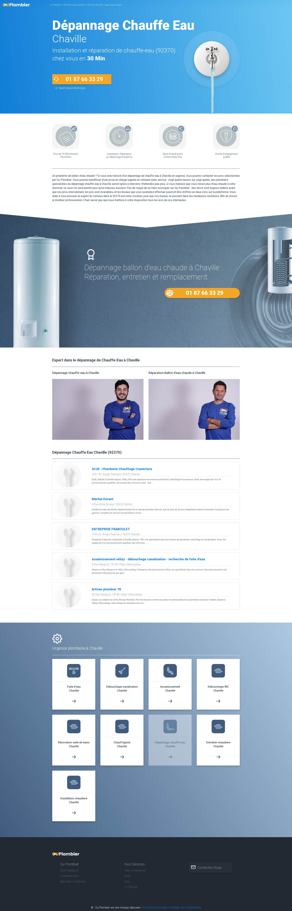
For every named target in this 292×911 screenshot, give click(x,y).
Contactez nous (69, 876)
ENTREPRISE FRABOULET (111, 529)
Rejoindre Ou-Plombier (73, 881)
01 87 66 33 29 (84, 79)
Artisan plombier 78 (106, 589)
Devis (128, 876)
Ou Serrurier (131, 887)
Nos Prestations (69, 870)
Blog (127, 881)
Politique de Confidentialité (185, 907)
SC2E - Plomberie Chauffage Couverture (122, 469)
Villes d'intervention (135, 870)
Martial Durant (102, 499)
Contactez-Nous (210, 868)
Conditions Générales (155, 907)
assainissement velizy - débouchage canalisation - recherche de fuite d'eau (148, 559)
